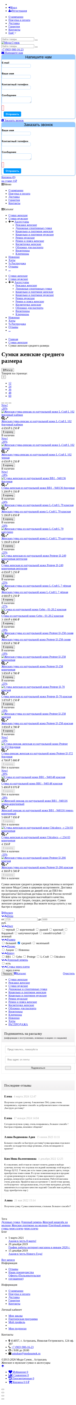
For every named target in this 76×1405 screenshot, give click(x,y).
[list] (6, 403)
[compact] (9, 403)
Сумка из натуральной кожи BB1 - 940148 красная (31, 783)
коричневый (27, 929)
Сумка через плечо (18, 966)
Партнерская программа (23, 1318)
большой (11, 943)
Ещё (11, 32)
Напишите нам (13, 52)
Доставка (14, 23)
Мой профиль (16, 1322)
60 (9, 395)
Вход (14, 7)
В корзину (8, 432)
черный (10, 929)
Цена (10, 915)
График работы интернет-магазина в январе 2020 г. (39, 1247)
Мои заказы (15, 1315)
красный (58, 929)
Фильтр (9, 370)
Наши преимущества (21, 1272)
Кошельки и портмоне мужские (35, 234)
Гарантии (14, 26)
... (9, 269)
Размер (11, 939)
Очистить (69, 973)
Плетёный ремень (59, 1225)
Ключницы (22, 253)
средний (26, 943)
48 (9, 392)
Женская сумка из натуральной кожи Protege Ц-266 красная (37, 867)
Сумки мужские (18, 218)
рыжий (44, 929)
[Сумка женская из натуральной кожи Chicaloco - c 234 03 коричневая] (38, 829)
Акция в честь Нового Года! (25, 1253)
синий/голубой (52, 933)
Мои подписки (17, 1328)
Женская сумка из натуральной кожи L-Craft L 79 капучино (37, 538)
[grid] (2, 403)
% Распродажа (17, 263)
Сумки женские (18, 215)
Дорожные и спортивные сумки (27, 989)
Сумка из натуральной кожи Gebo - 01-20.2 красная (32, 615)
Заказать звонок (14, 120)
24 (9, 386)
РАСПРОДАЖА (18, 1024)
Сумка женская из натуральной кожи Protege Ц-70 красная (36, 696)
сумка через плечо (12, 1228)
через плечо (12, 970)
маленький (42, 943)
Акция (9, 949)
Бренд (10, 953)
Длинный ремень (17, 959)
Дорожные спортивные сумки (34, 228)
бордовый (7, 933)
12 (9, 383)
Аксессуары (21, 221)
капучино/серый (28, 933)
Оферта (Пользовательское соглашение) (24, 1277)
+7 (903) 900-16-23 (12, 49)
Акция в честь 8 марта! (22, 1240)
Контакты (14, 29)
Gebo (19, 956)
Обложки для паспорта (29, 247)
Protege (31, 956)
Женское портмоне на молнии (29, 1225)
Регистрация (19, 10)
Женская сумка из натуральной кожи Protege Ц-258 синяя (36, 639)
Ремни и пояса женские (30, 240)
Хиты (11, 260)
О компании (15, 16)
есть (8, 963)
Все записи (8, 1259)
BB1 (8, 956)
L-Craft (44, 956)
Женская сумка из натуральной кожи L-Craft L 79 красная (36, 511)
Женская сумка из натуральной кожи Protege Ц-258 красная (37, 723)
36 (9, 389)
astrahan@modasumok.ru (26, 1353)
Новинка (23, 949)
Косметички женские (28, 244)
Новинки (14, 256)
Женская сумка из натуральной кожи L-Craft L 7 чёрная (34, 592)
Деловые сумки (10, 1222)
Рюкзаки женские (26, 224)
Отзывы (13, 266)
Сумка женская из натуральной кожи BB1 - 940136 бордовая (38, 487)
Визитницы (23, 250)
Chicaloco (59, 956)
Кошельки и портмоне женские (34, 231)
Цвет (10, 926)
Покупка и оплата (19, 20)
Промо (11, 946)
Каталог (21, 973)
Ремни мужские (25, 237)
